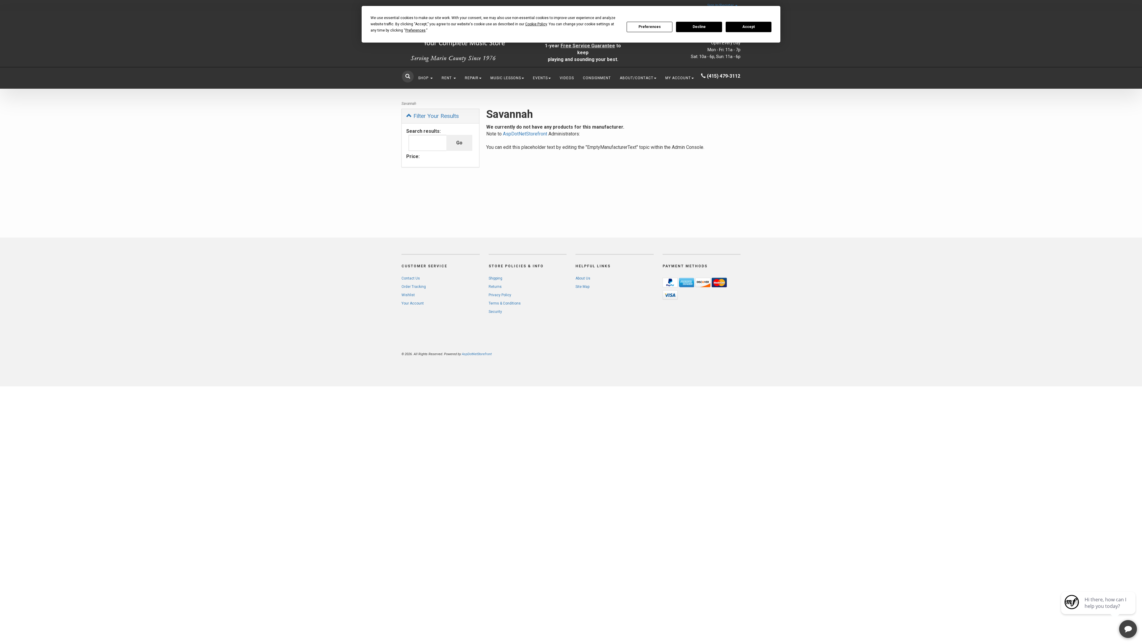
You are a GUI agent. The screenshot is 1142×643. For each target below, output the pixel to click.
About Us (582, 278)
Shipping (495, 278)
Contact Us (410, 278)
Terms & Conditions (505, 303)
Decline (699, 27)
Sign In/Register (721, 5)
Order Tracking (413, 287)
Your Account (412, 303)
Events (540, 78)
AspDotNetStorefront (525, 134)
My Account (678, 78)
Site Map (582, 287)
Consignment (597, 78)
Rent (447, 78)
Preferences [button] (415, 30)
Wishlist (408, 295)
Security (495, 312)
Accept (748, 27)
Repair (472, 78)
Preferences (650, 27)
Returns (495, 287)
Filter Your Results (435, 116)
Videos (567, 78)
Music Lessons (505, 78)
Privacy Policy (500, 295)
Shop (424, 78)
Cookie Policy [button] (536, 24)
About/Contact (636, 78)
